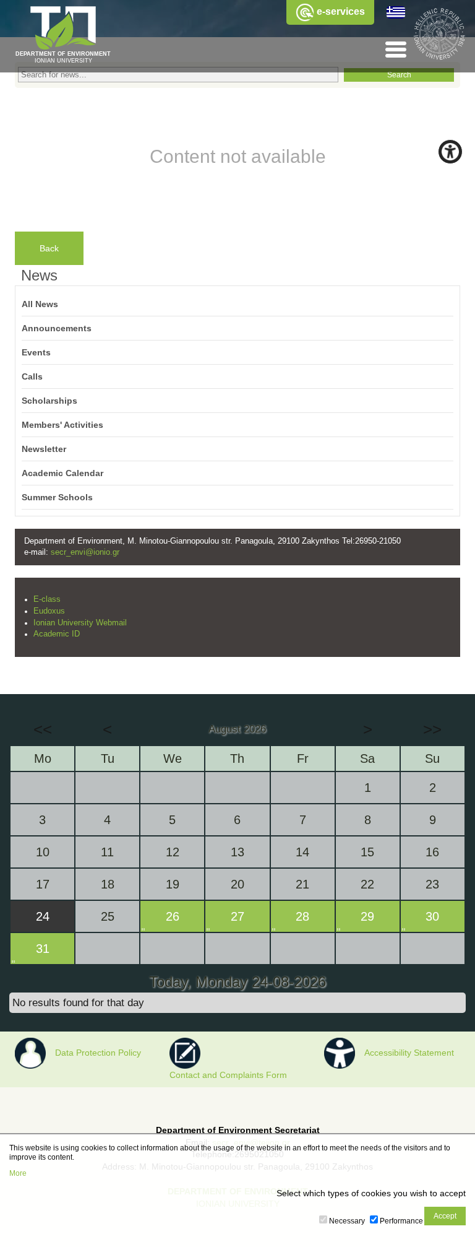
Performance (401, 1221)
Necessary (347, 1221)
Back (49, 248)
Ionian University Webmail (80, 623)
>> (432, 729)
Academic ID (56, 634)
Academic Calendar (62, 473)
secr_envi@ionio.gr (85, 552)
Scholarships (49, 401)
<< (42, 729)
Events (36, 352)
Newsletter (44, 449)
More (18, 1173)
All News (40, 304)
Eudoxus (49, 611)
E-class (47, 599)
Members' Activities (62, 425)
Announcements (57, 328)
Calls (32, 376)
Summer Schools (57, 497)
